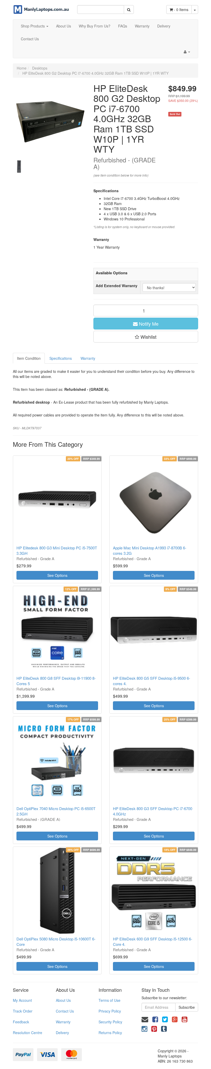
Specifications (60, 358)
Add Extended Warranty (116, 285)
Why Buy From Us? (94, 25)
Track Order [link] (22, 1011)
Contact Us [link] (65, 1011)
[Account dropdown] (187, 51)
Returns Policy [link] (110, 1032)
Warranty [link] (63, 1021)
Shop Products (33, 25)
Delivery (163, 25)
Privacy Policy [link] (110, 1011)
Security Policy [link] (110, 1021)
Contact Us (30, 38)
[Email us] (145, 1019)
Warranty (142, 25)
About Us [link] (63, 1000)
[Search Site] (129, 9)
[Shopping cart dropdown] (194, 9)
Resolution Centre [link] (27, 1032)
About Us (63, 25)
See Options (57, 575)
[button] (145, 337)
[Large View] (19, 166)
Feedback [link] (21, 1021)
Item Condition (29, 358)
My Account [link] (22, 1000)
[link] (155, 1019)
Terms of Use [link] (109, 1000)
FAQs (122, 25)
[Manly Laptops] (41, 6)
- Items (181, 9)
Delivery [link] (62, 1032)
